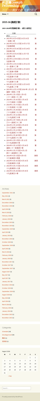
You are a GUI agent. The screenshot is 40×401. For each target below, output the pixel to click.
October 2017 (6, 265)
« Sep (10, 376)
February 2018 (6, 255)
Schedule (5, 331)
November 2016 (7, 285)
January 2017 (6, 281)
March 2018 (5, 252)
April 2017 (5, 278)
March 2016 (5, 304)
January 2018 (6, 258)
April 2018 (5, 249)
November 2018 (7, 239)
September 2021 (7, 193)
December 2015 (7, 314)
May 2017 (5, 275)
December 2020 (7, 203)
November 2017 (7, 262)
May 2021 (5, 196)
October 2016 (6, 288)
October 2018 (6, 242)
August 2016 (6, 295)
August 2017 (6, 272)
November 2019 (7, 226)
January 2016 (6, 311)
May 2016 (5, 298)
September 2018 (7, 245)
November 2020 (7, 206)
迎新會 (4, 341)
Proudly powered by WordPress (12, 397)
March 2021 (5, 199)
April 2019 (5, 232)
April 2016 (5, 301)
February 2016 (6, 308)
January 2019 (6, 235)
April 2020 (5, 209)
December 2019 (7, 222)
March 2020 (5, 212)
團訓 (3, 338)
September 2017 (7, 268)
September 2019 (7, 229)
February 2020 (6, 216)
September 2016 (7, 291)
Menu (4, 14)
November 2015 (7, 318)
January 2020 (6, 219)
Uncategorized (7, 335)
